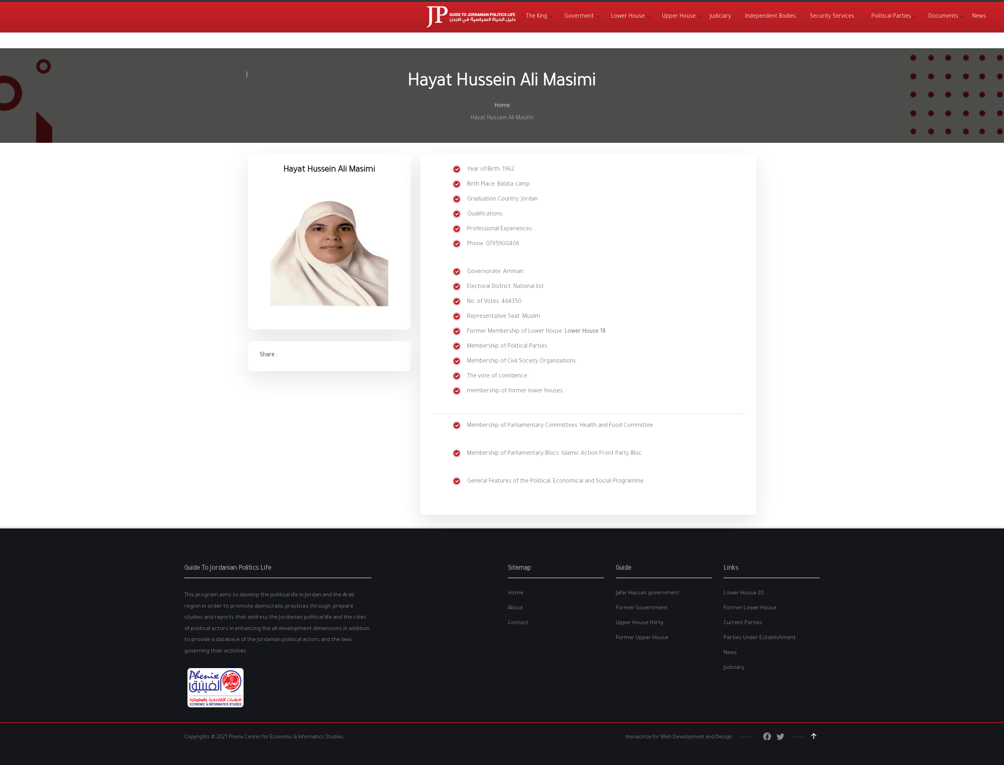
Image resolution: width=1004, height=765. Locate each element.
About (515, 608)
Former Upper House (642, 638)
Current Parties (743, 623)
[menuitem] (536, 17)
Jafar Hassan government (647, 593)
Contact (518, 623)
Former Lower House (750, 608)
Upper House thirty (640, 623)
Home (502, 106)
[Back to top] (814, 736)
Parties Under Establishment (760, 638)
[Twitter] (780, 739)
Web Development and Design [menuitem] (696, 737)
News (730, 653)
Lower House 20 (744, 593)
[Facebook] (767, 739)
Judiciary (734, 668)
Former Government (642, 608)
